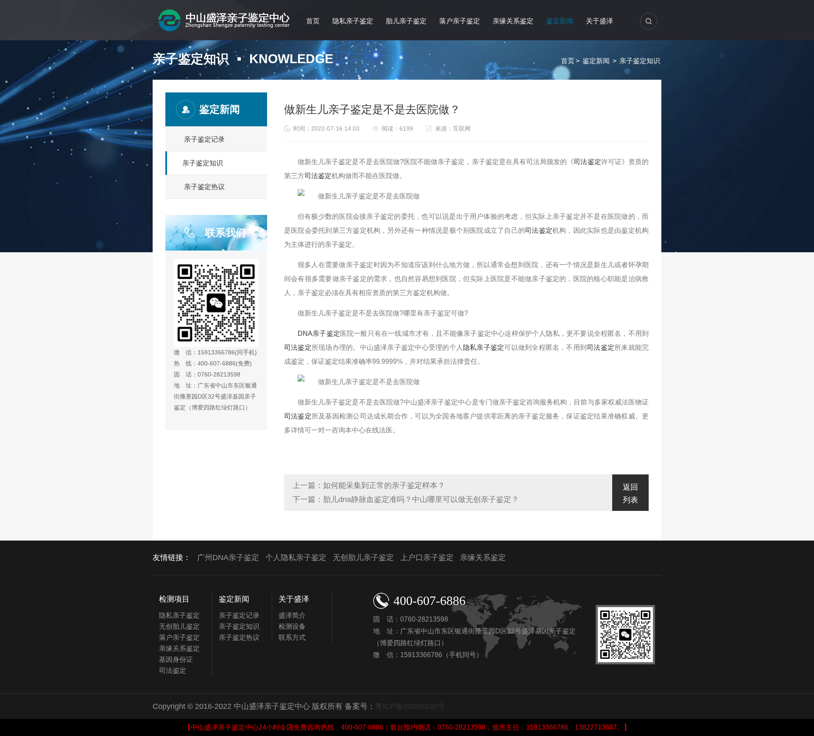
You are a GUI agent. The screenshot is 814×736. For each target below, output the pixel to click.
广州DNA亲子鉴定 (228, 557)
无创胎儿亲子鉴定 (363, 557)
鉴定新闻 (559, 21)
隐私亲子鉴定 (352, 21)
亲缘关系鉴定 (513, 21)
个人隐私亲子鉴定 (295, 557)
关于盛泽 (599, 21)
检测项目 (174, 599)
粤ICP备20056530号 (410, 706)
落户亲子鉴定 (459, 21)
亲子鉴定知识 (639, 60)
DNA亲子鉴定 (319, 333)
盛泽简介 (292, 615)
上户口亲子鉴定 (427, 557)
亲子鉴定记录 (204, 139)
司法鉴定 (587, 161)
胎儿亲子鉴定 (406, 21)
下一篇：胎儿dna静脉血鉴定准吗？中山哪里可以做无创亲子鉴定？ (406, 499)
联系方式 (292, 637)
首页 (313, 21)
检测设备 (292, 626)
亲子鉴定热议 (204, 186)
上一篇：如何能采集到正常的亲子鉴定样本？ (369, 485)
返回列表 (630, 493)
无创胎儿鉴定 (179, 626)
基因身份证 (176, 659)
